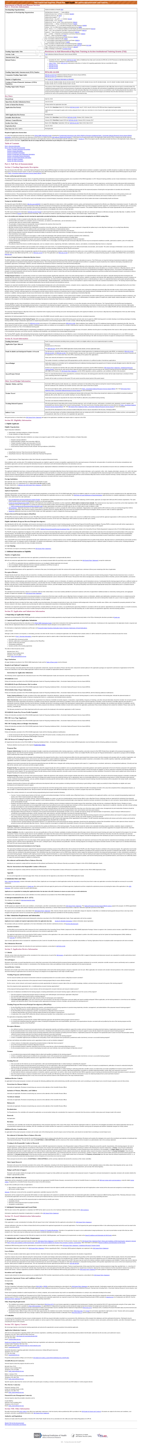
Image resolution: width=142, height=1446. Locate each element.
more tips (12, 937)
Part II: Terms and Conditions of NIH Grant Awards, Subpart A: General (109, 1241)
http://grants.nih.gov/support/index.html (26, 1336)
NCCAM (88, 45)
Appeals (7, 1192)
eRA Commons (85, 1210)
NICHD (93, 29)
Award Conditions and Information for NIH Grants (98, 1235)
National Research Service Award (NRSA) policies (98, 906)
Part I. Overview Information (12, 881)
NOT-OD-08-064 (74, 1263)
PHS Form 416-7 (78, 1311)
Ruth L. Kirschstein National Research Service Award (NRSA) (98, 389)
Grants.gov (117, 617)
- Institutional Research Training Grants (81, 1245)
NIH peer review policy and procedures (110, 1180)
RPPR (45, 1286)
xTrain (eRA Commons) (34, 1306)
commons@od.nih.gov (15, 1339)
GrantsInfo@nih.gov (14, 1355)
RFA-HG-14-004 (129, 351)
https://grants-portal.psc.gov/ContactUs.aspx (29, 1345)
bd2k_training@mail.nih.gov (16, 1371)
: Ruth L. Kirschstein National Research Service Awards (91, 406)
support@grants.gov (14, 1347)
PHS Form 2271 (49, 1304)
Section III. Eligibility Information (63, 921)
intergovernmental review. (28, 900)
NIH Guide (70, 2)
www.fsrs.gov (109, 1297)
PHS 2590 (39, 1286)
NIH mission (60, 955)
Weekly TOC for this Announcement (14, 1423)
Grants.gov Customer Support (13, 1342)
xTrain (87, 1311)
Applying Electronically (72, 924)
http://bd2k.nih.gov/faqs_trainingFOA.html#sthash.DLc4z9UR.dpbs (51, 1357)
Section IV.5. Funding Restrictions (49, 1230)
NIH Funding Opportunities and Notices (15, 1424)
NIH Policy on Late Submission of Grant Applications (88, 495)
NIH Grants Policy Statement (90, 560)
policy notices (23, 1411)
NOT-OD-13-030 (60, 946)
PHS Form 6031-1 (77, 1312)
